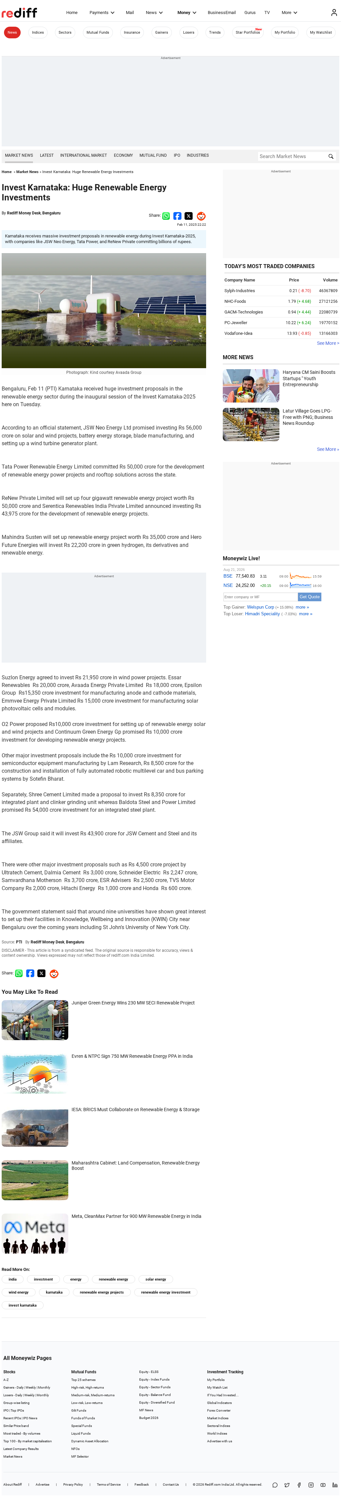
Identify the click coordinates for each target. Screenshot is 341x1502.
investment (43, 1279)
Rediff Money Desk (24, 213)
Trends (215, 32)
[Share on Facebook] (177, 215)
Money (183, 12)
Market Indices (217, 1418)
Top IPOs (17, 1410)
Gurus (250, 12)
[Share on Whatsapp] (166, 215)
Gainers (161, 32)
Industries (198, 155)
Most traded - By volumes (21, 1433)
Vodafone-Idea (238, 333)
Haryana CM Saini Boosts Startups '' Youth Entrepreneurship (309, 378)
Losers (188, 32)
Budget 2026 (149, 1418)
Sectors (65, 32)
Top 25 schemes (83, 1380)
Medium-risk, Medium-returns (93, 1395)
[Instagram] (311, 1485)
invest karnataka (23, 1305)
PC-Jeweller (235, 322)
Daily (20, 1387)
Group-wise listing (16, 1403)
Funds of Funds (83, 1418)
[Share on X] (287, 1485)
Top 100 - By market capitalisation (27, 1441)
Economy (123, 155)
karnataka (54, 1292)
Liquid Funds (81, 1433)
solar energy (156, 1279)
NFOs (75, 1449)
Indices (38, 32)
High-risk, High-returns (87, 1387)
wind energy (19, 1292)
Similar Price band (16, 1426)
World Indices (217, 1433)
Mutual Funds (98, 32)
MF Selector (80, 1456)
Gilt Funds (78, 1410)
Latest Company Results (21, 1449)
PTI (19, 942)
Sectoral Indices (218, 1426)
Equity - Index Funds (154, 1379)
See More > (328, 343)
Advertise (42, 1484)
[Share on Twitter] (188, 215)
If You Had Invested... (223, 1395)
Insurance (132, 32)
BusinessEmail (222, 12)
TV (267, 12)
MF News (146, 1410)
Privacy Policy (73, 1484)
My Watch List (217, 1387)
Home (72, 12)
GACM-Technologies (243, 311)
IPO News (30, 1418)
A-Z (6, 1380)
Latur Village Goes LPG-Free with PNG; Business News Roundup (308, 417)
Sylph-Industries (239, 290)
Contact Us (171, 1484)
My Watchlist (321, 32)
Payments (99, 12)
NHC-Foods (235, 301)
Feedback (142, 1484)
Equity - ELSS (149, 1372)
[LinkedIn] (335, 1485)
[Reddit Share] (199, 215)
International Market (83, 155)
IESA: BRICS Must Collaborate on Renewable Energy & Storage (135, 1109)
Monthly (44, 1387)
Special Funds (81, 1426)
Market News (19, 155)
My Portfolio (285, 32)
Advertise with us (219, 1441)
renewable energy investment (165, 1292)
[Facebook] (299, 1485)
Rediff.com (213, 1484)
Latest (47, 155)
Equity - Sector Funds (154, 1387)
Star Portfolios (248, 32)
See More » (328, 449)
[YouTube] (323, 1485)
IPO (177, 155)
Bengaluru (51, 213)
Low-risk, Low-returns (87, 1403)
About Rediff (12, 1484)
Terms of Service (109, 1484)
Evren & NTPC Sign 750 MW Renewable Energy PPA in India (132, 1056)
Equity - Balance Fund (155, 1395)
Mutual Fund (153, 155)
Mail (130, 12)
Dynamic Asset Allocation (90, 1441)
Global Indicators (219, 1403)
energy (76, 1279)
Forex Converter (218, 1410)
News (151, 12)
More (286, 12)
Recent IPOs (12, 1418)
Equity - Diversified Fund (157, 1402)
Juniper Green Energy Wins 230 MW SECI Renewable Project (133, 1002)
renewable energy (113, 1279)
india (13, 1279)
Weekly (31, 1387)
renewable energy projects (102, 1292)
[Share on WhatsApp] (275, 1485)
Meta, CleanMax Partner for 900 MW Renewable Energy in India (136, 1216)
